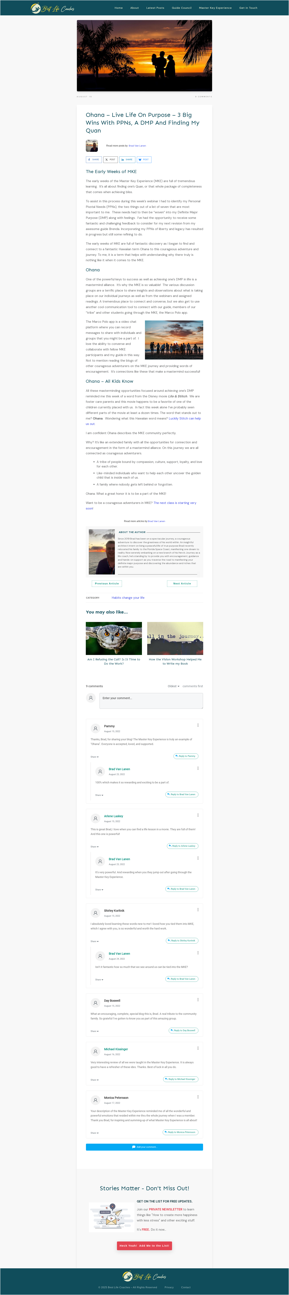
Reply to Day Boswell (184, 1030)
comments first (193, 686)
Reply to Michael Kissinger (182, 1079)
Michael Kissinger (116, 1049)
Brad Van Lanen (137, 145)
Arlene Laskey (113, 816)
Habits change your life (128, 598)
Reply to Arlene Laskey (183, 846)
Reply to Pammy (187, 756)
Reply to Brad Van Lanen (183, 794)
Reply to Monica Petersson (181, 1132)
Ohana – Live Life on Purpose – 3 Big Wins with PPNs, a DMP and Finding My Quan (142, 122)
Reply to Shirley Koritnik (183, 940)
